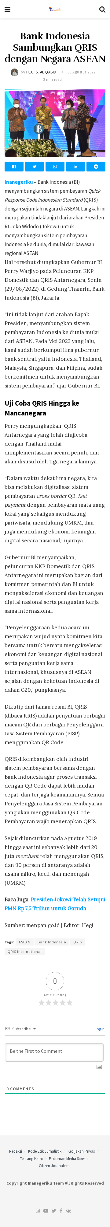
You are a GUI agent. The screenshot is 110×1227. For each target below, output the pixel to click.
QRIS (77, 942)
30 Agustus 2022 (82, 72)
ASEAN (25, 942)
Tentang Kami (31, 1158)
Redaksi (15, 1151)
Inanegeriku (19, 182)
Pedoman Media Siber (67, 1158)
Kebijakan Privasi (82, 1151)
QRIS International (25, 951)
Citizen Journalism (54, 1165)
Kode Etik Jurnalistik (44, 1151)
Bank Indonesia (52, 942)
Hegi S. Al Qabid (41, 72)
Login (99, 1029)
